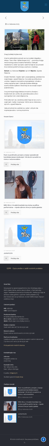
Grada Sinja (19, 377)
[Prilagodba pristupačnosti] (43, 439)
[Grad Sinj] (24, 6)
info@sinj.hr (14, 373)
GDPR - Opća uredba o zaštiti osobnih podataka (24, 268)
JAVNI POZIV (8, 253)
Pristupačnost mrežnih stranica (14, 345)
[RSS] (24, 443)
